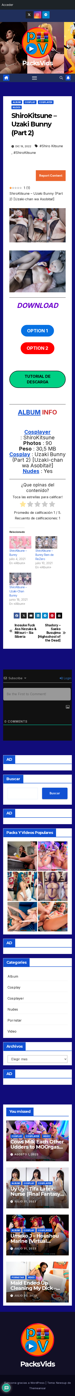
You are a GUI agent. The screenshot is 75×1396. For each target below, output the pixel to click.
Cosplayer (45, 102)
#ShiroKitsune (25, 153)
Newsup (61, 1382)
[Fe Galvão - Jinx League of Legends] (22, 886)
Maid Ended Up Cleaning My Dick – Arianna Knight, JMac (36, 1288)
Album (17, 102)
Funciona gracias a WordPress (24, 1382)
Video (12, 1031)
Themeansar (37, 1388)
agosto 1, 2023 (26, 1154)
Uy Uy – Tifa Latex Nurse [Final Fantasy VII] (35, 1194)
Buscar (13, 779)
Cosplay (30, 102)
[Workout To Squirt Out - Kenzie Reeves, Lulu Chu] (22, 916)
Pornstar (15, 1020)
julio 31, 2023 (25, 1201)
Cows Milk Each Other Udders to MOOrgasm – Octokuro (37, 1147)
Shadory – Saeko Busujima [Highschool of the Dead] (49, 633)
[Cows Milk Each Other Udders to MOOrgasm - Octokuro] (53, 856)
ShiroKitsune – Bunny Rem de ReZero (44, 555)
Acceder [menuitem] (7, 4)
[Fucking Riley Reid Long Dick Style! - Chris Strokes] (53, 916)
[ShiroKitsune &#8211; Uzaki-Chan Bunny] (20, 579)
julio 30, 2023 (25, 1295)
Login (67, 678)
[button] (61, 78)
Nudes (16, 107)
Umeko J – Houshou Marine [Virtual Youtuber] (34, 1241)
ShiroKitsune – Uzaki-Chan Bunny (18, 591)
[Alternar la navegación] (34, 78)
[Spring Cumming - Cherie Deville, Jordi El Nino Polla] (22, 856)
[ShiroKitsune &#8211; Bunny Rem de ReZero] (46, 542)
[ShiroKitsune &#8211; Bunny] (20, 542)
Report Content (50, 175)
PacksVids (37, 63)
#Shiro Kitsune (51, 146)
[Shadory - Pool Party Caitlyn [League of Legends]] (53, 886)
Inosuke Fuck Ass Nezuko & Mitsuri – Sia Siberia (25, 631)
